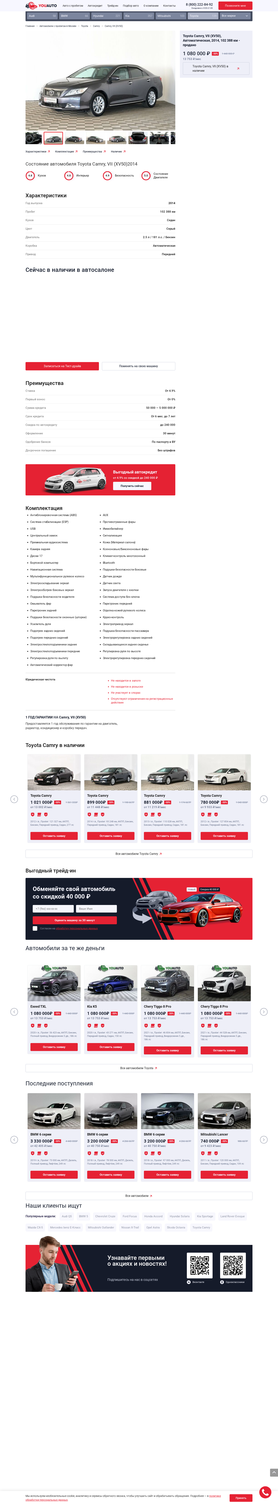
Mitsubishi (171, 16)
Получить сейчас (132, 486)
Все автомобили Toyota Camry (137, 854)
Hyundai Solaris (180, 1216)
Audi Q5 (67, 1216)
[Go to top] (274, 1473)
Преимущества (92, 151)
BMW (74, 16)
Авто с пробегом (73, 5)
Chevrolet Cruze (105, 1216)
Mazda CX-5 (35, 1227)
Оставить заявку (54, 836)
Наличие (116, 151)
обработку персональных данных (77, 928)
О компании (151, 5)
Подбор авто (131, 5)
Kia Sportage (205, 1216)
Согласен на (69, 928)
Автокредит (95, 5)
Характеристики (36, 151)
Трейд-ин (112, 5)
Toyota (203, 16)
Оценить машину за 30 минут (75, 920)
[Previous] (37, 83)
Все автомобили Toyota (136, 1068)
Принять (241, 1498)
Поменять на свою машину (138, 366)
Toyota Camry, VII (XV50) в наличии (210, 68)
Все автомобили (136, 1196)
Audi (42, 16)
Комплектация (64, 151)
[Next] (164, 83)
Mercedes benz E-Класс (65, 1227)
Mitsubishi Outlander (101, 1227)
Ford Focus (130, 1216)
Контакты (169, 5)
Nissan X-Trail (130, 1227)
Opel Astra (153, 1227)
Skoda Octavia (176, 1227)
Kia (138, 16)
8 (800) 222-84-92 (199, 4)
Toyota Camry (201, 1227)
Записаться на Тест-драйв (62, 366)
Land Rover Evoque (233, 1216)
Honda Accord (153, 1216)
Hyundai (106, 16)
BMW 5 (83, 1216)
